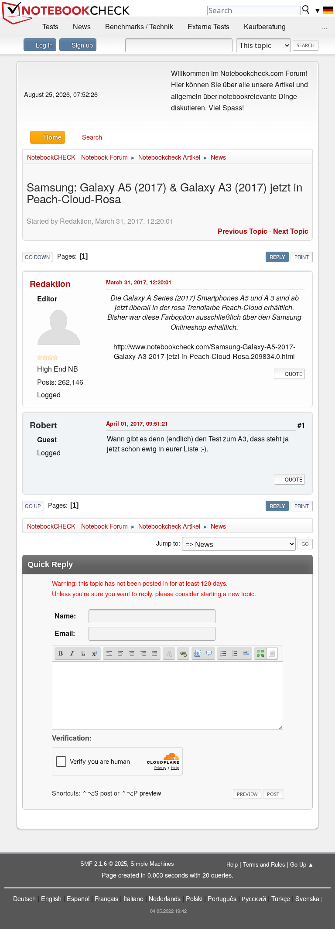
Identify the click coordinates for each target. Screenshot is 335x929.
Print (301, 256)
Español (78, 898)
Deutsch (24, 898)
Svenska (307, 898)
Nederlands (165, 898)
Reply (277, 256)
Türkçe (280, 898)
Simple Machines (152, 864)
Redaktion (50, 283)
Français (106, 898)
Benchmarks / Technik (139, 26)
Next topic (290, 231)
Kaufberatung (265, 26)
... (324, 26)
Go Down (37, 256)
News (82, 26)
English (51, 898)
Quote (293, 373)
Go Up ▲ (302, 864)
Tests (50, 26)
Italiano (133, 898)
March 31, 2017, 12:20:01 (138, 282)
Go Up (33, 505)
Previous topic (242, 231)
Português (222, 898)
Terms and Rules (264, 864)
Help (232, 864)
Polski (194, 898)
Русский (254, 898)
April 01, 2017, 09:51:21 (137, 423)
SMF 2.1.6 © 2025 (103, 864)
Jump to (167, 542)
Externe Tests (208, 26)
